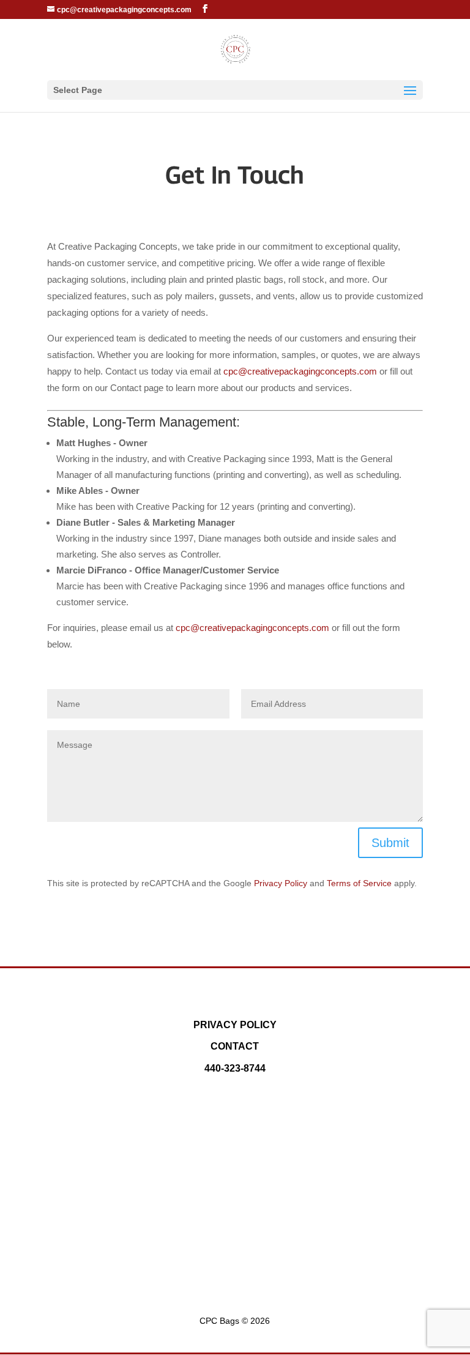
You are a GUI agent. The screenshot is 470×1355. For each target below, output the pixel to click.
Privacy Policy (280, 883)
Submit (390, 842)
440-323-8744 (235, 1068)
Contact (235, 1046)
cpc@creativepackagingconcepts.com (300, 371)
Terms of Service (359, 883)
